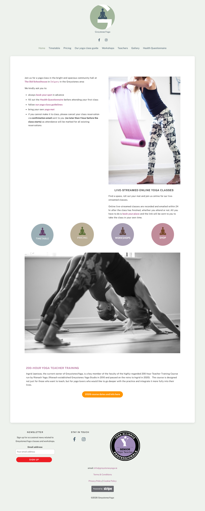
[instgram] (106, 39)
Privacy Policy (95, 481)
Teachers (123, 48)
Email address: (35, 447)
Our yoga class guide (86, 48)
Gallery (135, 48)
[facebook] (99, 39)
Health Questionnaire (154, 48)
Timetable (54, 48)
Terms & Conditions (102, 474)
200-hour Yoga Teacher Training (52, 368)
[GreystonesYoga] (102, 32)
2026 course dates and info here (102, 394)
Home (42, 48)
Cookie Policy (109, 481)
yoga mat (49, 109)
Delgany (54, 81)
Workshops (108, 48)
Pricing (67, 48)
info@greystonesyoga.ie (105, 468)
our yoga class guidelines (49, 104)
